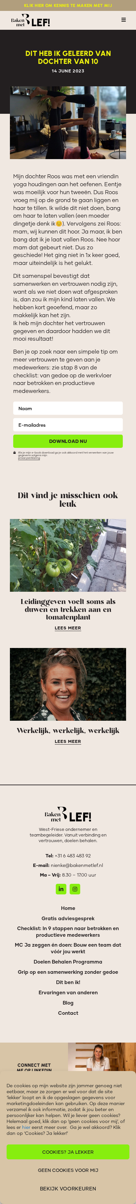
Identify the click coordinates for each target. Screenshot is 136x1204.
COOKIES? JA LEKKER (68, 1152)
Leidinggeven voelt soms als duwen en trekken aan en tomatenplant (68, 610)
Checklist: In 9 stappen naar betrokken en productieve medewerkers (68, 931)
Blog (68, 1003)
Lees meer (68, 628)
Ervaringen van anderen (68, 992)
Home (68, 908)
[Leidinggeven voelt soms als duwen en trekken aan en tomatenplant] (68, 555)
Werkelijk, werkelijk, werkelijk (68, 731)
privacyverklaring (29, 457)
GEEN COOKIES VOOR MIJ (68, 1170)
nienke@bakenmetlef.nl (77, 865)
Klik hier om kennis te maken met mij (68, 5)
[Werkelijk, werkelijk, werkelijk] (68, 684)
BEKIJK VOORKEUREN (68, 1188)
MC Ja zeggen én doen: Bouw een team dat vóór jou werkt (68, 948)
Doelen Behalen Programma (68, 962)
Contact (68, 1013)
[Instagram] (75, 889)
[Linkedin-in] (61, 889)
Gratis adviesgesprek (68, 918)
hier (26, 1127)
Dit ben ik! (68, 982)
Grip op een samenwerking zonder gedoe (68, 972)
